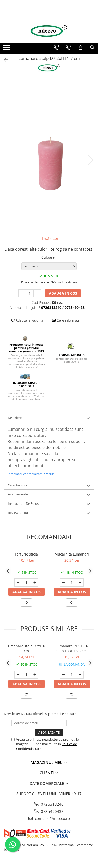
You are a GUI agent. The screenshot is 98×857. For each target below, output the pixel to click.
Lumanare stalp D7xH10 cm (26, 648)
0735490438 (52, 811)
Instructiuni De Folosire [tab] (25, 503)
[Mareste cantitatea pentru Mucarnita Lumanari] (80, 582)
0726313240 (52, 804)
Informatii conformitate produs (31, 474)
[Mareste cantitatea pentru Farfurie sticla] (34, 582)
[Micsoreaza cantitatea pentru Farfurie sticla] (18, 582)
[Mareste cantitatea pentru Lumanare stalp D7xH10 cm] (34, 675)
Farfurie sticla (26, 554)
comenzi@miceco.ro (52, 818)
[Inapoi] (4, 59)
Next (90, 160)
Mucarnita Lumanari (72, 554)
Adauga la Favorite (29, 320)
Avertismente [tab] (18, 494)
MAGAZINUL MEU (47, 762)
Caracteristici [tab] (17, 485)
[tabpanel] (49, 155)
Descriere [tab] (15, 417)
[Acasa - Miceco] (49, 31)
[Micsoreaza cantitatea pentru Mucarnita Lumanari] (63, 582)
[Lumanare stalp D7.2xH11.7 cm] (49, 155)
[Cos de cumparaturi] (80, 48)
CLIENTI (47, 772)
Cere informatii (68, 320)
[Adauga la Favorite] (26, 602)
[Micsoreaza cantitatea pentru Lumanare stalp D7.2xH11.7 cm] (22, 293)
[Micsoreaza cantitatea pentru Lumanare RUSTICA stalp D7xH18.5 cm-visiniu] (63, 675)
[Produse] (7, 49)
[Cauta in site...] (92, 48)
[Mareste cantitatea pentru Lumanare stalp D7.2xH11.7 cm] (37, 293)
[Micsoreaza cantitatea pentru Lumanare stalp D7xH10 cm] (18, 675)
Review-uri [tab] (18, 512)
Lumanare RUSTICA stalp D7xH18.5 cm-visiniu (72, 648)
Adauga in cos (63, 293)
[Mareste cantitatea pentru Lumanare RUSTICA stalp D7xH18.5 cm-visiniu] (80, 675)
